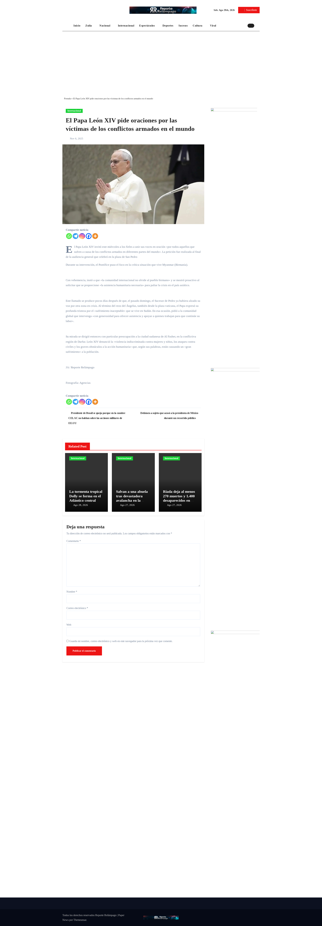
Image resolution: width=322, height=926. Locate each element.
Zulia (89, 25)
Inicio (76, 25)
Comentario (73, 541)
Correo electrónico (77, 608)
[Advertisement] (161, 61)
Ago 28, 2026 (80, 505)
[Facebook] (89, 236)
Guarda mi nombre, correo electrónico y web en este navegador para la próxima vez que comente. (121, 641)
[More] (95, 236)
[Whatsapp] (69, 236)
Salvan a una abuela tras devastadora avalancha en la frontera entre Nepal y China (132, 500)
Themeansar (79, 919)
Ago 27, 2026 (127, 505)
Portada (67, 98)
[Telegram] (75, 236)
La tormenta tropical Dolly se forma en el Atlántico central (85, 495)
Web (68, 624)
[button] (258, 25)
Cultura (198, 25)
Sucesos (183, 25)
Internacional (126, 25)
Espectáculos (147, 25)
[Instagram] (82, 236)
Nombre (71, 591)
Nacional (105, 25)
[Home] (67, 26)
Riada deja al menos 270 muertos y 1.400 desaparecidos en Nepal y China (179, 498)
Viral (213, 25)
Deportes (168, 25)
